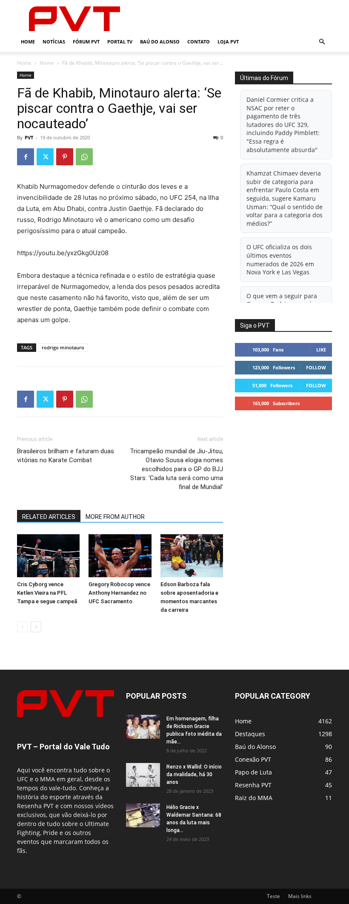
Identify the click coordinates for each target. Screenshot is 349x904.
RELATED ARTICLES (48, 516)
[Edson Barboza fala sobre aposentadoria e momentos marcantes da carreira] (191, 555)
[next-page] (36, 627)
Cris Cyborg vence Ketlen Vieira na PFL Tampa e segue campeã (47, 593)
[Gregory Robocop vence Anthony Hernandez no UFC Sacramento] (120, 555)
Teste (273, 896)
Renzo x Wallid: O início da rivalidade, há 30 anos (194, 774)
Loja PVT (228, 41)
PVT (29, 137)
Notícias (54, 41)
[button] (322, 42)
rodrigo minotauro (63, 347)
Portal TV (119, 41)
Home (28, 41)
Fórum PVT (86, 41)
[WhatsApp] (84, 156)
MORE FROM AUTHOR (115, 516)
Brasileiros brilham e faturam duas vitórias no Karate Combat (65, 455)
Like (321, 349)
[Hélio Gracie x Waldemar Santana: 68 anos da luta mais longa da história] (143, 815)
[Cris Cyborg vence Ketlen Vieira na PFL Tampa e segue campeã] (48, 555)
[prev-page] (22, 627)
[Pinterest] (64, 156)
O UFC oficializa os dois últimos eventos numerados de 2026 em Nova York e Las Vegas (280, 259)
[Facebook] (25, 156)
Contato (198, 41)
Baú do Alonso (160, 41)
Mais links (300, 896)
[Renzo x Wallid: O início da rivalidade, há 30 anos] (143, 775)
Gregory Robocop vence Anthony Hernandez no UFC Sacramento (119, 593)
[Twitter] (45, 156)
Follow (316, 367)
